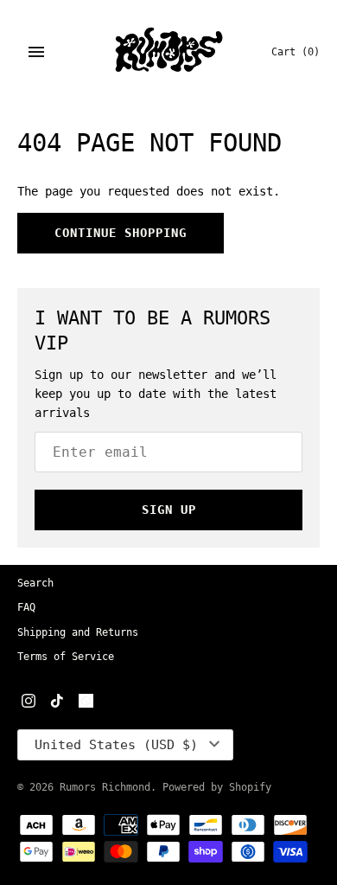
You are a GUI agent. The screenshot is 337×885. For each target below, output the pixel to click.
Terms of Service (65, 657)
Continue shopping (120, 233)
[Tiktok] (57, 702)
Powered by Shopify (216, 787)
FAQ (26, 607)
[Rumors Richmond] (169, 52)
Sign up (169, 509)
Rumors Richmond (105, 787)
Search (35, 583)
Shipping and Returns (77, 632)
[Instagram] (28, 702)
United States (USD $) (116, 745)
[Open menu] (36, 52)
